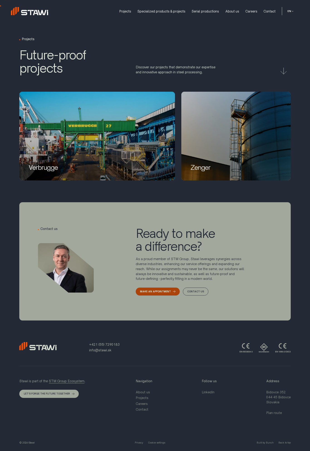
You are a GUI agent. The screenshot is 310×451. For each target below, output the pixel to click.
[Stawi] (29, 11)
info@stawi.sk (100, 350)
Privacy (139, 442)
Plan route (274, 413)
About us (143, 392)
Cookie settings (156, 442)
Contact (142, 409)
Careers (142, 404)
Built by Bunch (265, 442)
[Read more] (283, 71)
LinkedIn (208, 392)
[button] (290, 11)
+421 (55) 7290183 (104, 344)
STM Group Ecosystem (66, 381)
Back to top (284, 442)
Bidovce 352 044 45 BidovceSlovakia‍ (278, 397)
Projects (142, 398)
